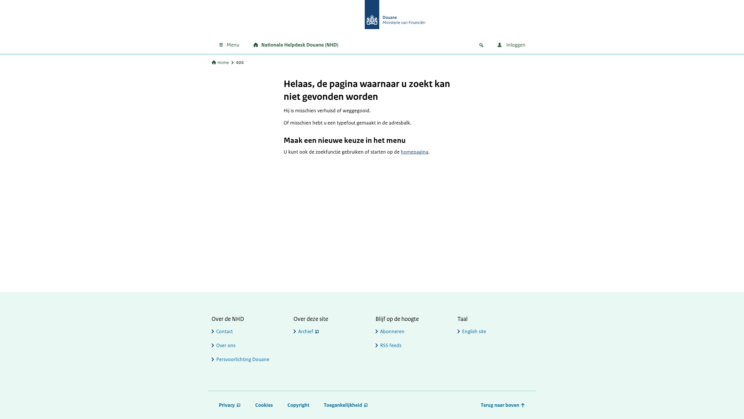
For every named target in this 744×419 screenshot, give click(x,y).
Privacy (227, 405)
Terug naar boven (501, 405)
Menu (233, 45)
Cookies (264, 405)
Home (223, 62)
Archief (305, 331)
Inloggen (515, 45)
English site (474, 331)
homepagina (414, 152)
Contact (224, 331)
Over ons (225, 345)
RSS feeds (390, 345)
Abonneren (392, 331)
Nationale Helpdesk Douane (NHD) (299, 45)
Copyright (298, 405)
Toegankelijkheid (343, 405)
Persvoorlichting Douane (242, 359)
